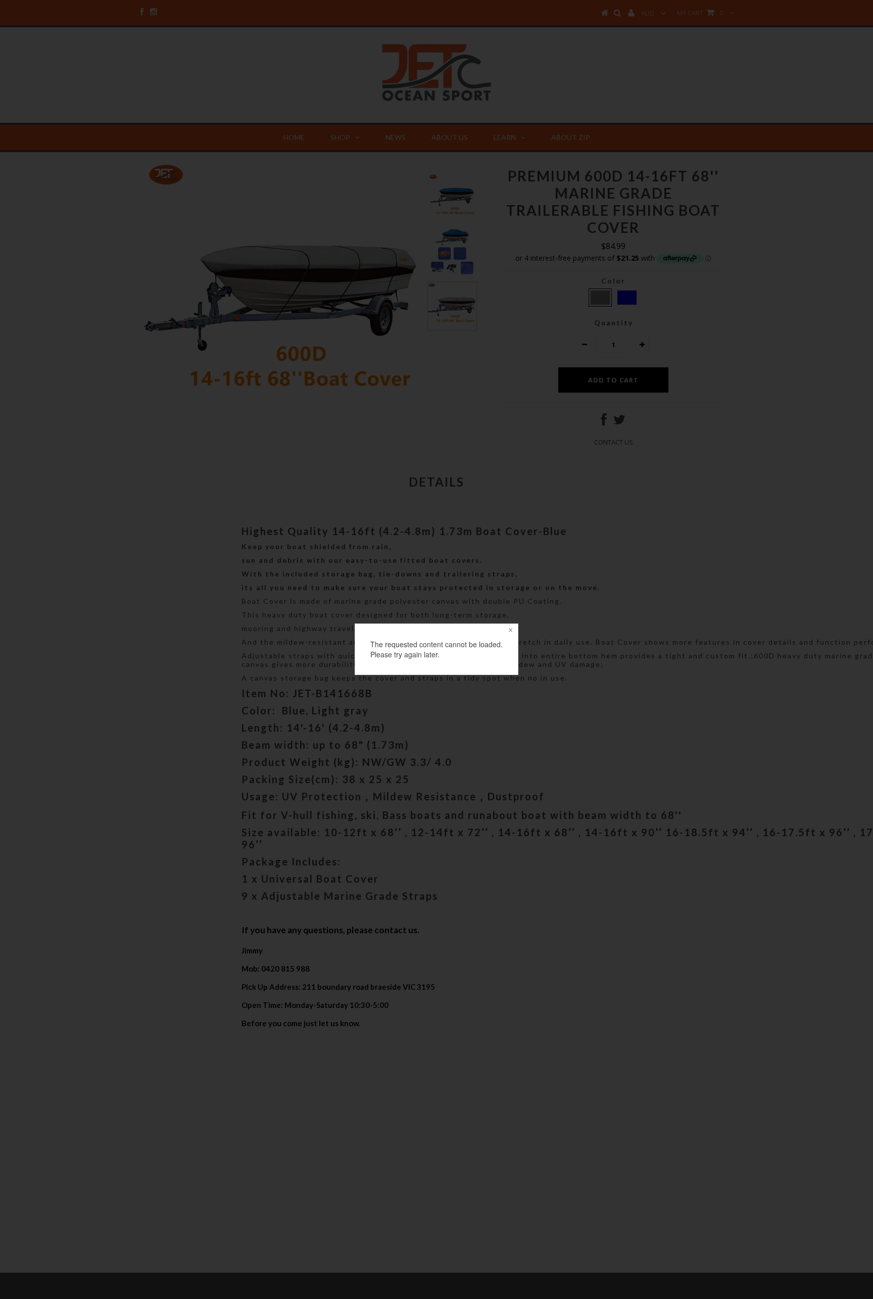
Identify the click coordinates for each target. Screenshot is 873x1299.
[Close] (510, 631)
